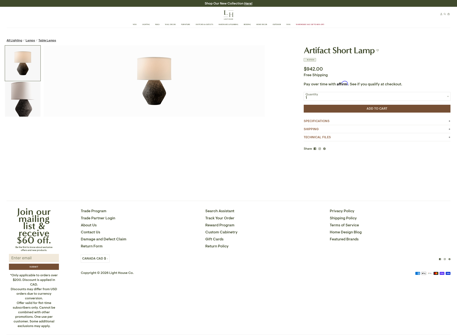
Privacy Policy (342, 211)
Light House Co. (121, 273)
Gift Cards (214, 239)
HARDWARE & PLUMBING (228, 24)
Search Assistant (219, 211)
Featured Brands (344, 239)
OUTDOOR (277, 24)
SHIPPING (311, 129)
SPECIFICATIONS (317, 121)
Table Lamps (47, 40)
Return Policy (217, 246)
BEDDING (247, 24)
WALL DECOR (170, 24)
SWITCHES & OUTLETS (204, 24)
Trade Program (93, 211)
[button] (377, 50)
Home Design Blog (346, 232)
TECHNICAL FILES (317, 137)
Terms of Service (344, 225)
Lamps (30, 40)
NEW (135, 24)
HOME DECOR (261, 24)
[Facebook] (440, 259)
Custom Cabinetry (221, 232)
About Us (89, 225)
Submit (34, 266)
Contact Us (90, 232)
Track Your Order (219, 218)
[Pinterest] (449, 259)
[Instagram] (444, 259)
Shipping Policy (343, 218)
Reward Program (219, 225)
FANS (288, 24)
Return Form (92, 246)
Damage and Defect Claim (103, 239)
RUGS (157, 24)
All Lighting (14, 40)
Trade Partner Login (98, 218)
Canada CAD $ (94, 258)
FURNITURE (185, 24)
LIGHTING (146, 24)
